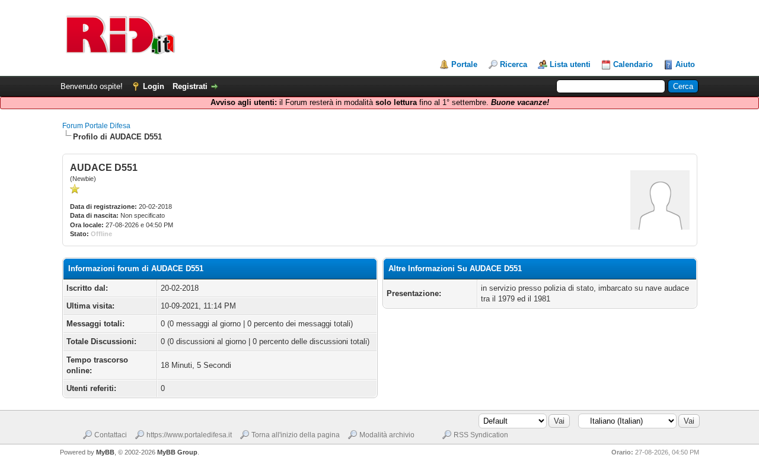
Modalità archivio (386, 435)
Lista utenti (570, 64)
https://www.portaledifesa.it (189, 435)
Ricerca (513, 64)
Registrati (190, 86)
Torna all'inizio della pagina (295, 435)
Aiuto (685, 64)
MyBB (105, 452)
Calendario (633, 64)
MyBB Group (177, 452)
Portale (464, 64)
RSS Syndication (481, 435)
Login (153, 86)
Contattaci (110, 435)
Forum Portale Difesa (96, 126)
